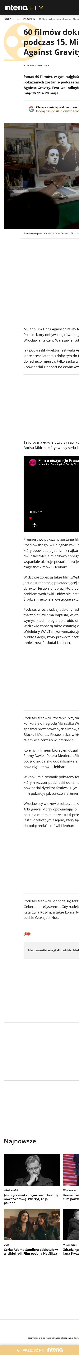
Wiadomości (29, 18)
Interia (7, 18)
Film (17, 18)
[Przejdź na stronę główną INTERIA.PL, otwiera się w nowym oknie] (16, 8)
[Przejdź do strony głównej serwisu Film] (36, 8)
